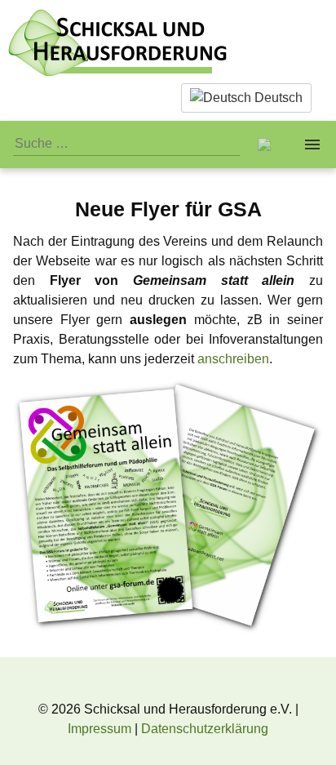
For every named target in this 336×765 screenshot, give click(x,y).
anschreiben (233, 359)
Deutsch (277, 98)
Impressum (99, 729)
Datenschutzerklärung (204, 729)
